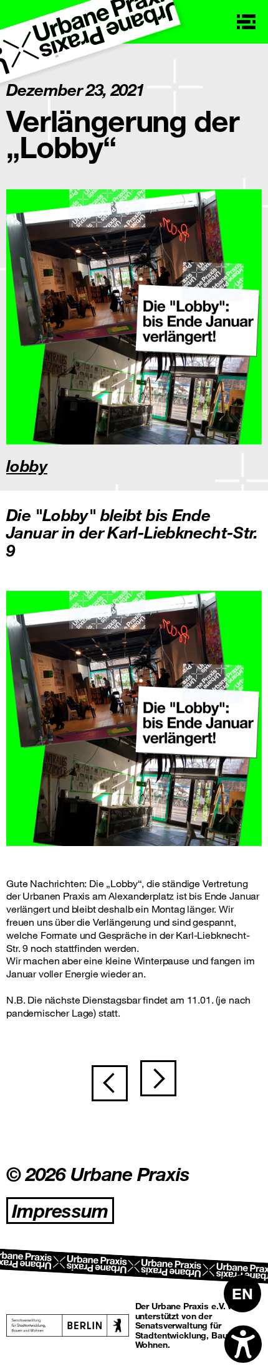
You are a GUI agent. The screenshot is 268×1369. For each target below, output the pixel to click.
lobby (26, 465)
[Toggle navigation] (246, 21)
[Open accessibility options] (243, 1344)
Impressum (60, 1210)
